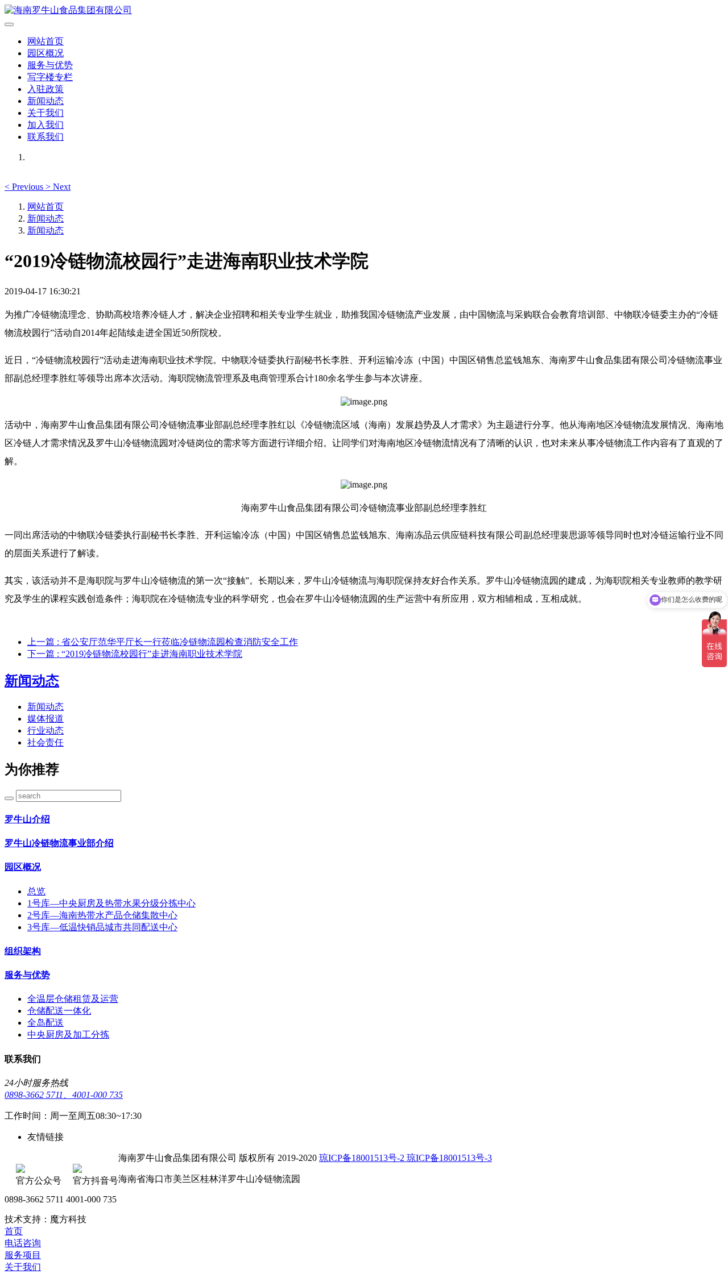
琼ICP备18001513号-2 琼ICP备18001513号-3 (405, 1158)
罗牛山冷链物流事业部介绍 (59, 843)
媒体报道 (45, 718)
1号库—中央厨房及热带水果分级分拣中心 (111, 903)
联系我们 (45, 136)
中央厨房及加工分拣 (68, 1034)
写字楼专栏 (50, 77)
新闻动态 (45, 101)
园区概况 (45, 53)
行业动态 (45, 730)
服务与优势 (50, 65)
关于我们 (45, 113)
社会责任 (45, 742)
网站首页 (45, 41)
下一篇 (134, 654)
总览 (36, 891)
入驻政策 (45, 89)
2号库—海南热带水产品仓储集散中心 (102, 915)
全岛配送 (45, 1022)
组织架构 (23, 951)
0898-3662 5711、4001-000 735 (64, 1095)
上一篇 (162, 642)
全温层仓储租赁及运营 (72, 999)
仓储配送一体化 (59, 1010)
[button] (25, 187)
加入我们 (45, 125)
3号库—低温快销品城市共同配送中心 (102, 927)
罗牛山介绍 (27, 819)
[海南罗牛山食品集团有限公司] (364, 10)
